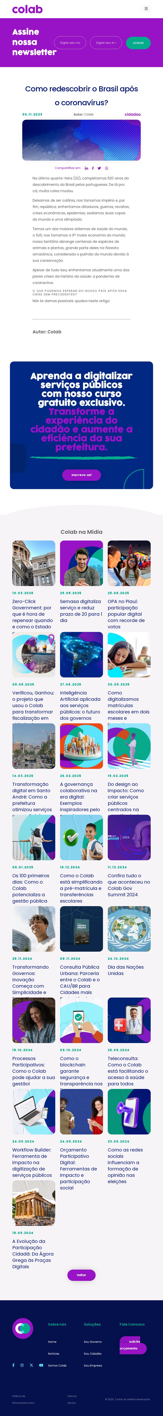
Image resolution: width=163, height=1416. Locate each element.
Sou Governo (93, 1342)
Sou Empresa (93, 1366)
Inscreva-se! (82, 475)
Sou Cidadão (93, 1354)
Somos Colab (57, 1366)
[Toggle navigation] (146, 9)
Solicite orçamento (130, 1345)
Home (52, 1342)
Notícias (53, 1354)
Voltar (81, 1275)
